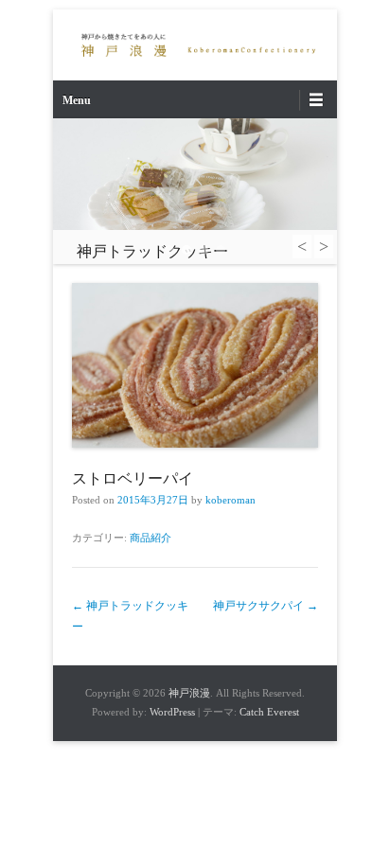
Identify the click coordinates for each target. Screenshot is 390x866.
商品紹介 (150, 537)
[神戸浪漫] (195, 45)
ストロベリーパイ (132, 478)
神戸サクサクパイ (265, 605)
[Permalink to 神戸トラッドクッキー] (195, 174)
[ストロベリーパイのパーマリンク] (195, 365)
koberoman (230, 499)
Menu (76, 100)
